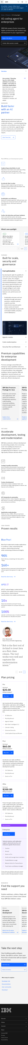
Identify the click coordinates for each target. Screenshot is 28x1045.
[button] (22, 2)
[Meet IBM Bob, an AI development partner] (14, 151)
